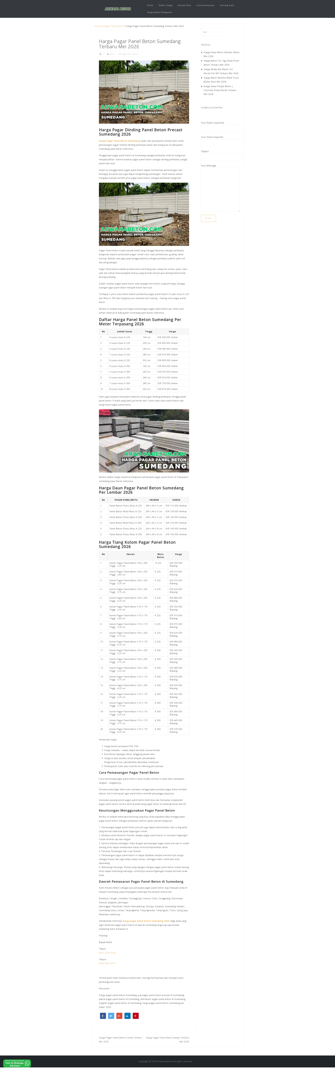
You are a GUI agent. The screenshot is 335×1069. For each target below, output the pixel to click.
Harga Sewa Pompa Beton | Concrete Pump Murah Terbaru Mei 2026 (220, 90)
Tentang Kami (227, 5)
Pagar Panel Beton (113, 26)
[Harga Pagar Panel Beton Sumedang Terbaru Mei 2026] (144, 91)
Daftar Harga (166, 5)
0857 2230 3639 (107, 952)
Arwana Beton (165, 1061)
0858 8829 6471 (107, 963)
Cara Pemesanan (206, 5)
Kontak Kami (184, 5)
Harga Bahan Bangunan (159, 12)
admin (112, 54)
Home (150, 5)
